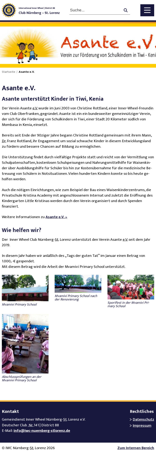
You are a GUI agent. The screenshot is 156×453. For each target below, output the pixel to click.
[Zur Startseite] (33, 10)
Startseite (8, 72)
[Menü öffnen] (147, 10)
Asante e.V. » (56, 217)
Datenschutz (143, 419)
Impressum (142, 425)
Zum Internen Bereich (135, 448)
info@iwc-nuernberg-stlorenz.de (42, 431)
